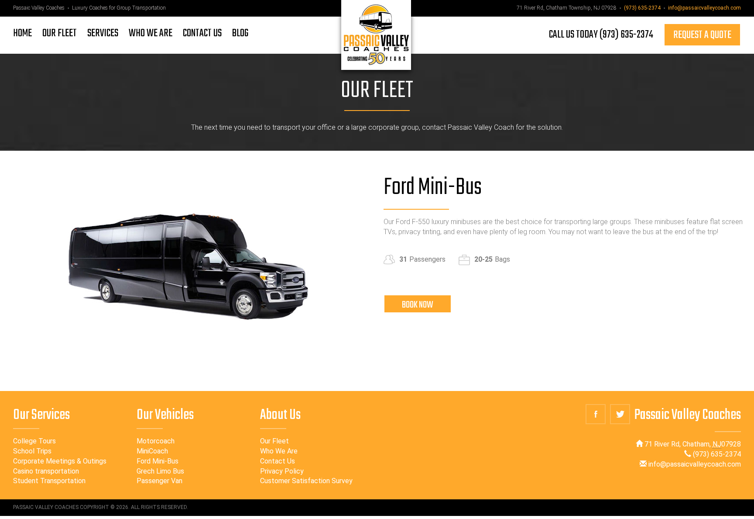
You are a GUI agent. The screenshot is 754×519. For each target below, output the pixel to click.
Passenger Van (159, 481)
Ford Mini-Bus (157, 461)
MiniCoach (152, 451)
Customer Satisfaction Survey (306, 481)
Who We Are (279, 451)
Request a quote (702, 35)
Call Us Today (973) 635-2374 (601, 35)
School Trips (32, 451)
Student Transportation (49, 481)
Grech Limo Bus (160, 471)
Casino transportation (46, 471)
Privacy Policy (282, 471)
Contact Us (277, 461)
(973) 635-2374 (642, 8)
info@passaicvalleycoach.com (704, 8)
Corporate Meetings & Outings (59, 461)
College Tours (34, 441)
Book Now (417, 305)
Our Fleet (274, 441)
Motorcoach (156, 441)
